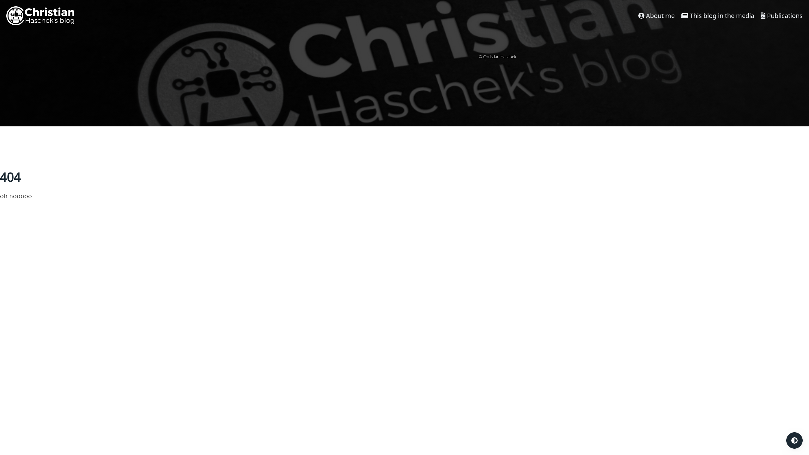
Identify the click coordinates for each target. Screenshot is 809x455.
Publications (784, 15)
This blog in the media (721, 15)
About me (659, 15)
